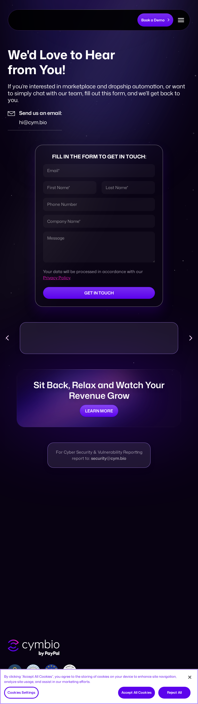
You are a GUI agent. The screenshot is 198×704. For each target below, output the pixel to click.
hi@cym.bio (33, 122)
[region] (99, 686)
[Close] (189, 677)
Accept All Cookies (136, 692)
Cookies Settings (21, 692)
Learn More (99, 411)
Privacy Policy (56, 278)
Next (191, 338)
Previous (7, 338)
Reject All (174, 692)
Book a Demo (152, 20)
